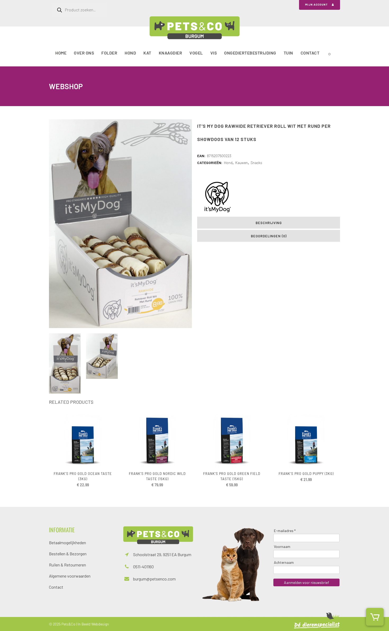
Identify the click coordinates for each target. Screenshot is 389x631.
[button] (375, 617)
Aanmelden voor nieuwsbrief (306, 582)
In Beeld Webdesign (93, 624)
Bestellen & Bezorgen (68, 553)
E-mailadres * (285, 530)
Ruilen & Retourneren (67, 564)
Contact (56, 586)
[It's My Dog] (217, 197)
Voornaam (282, 546)
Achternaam (284, 562)
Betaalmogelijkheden (67, 542)
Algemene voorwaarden (70, 575)
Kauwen (241, 162)
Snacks (256, 162)
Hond (228, 162)
